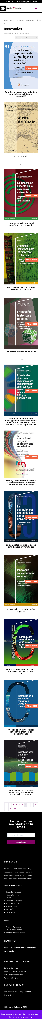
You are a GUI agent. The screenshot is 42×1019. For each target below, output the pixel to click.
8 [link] (31, 804)
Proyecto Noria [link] (11, 906)
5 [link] (22, 804)
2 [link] (13, 804)
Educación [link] (20, 20)
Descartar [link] (29, 1017)
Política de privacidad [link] (14, 930)
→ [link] (23, 808)
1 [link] (10, 804)
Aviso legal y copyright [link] (14, 927)
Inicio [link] (6, 20)
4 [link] (19, 804)
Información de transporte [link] (15, 932)
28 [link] (15, 808)
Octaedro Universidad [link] (14, 900)
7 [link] (28, 804)
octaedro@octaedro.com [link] (13, 975)
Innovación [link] (30, 20)
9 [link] (35, 804)
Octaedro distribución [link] (14, 892)
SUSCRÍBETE (21, 842)
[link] (3, 8)
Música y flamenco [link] (12, 895)
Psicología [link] (9, 909)
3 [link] (16, 804)
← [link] (6, 804)
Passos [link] (8, 898)
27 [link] (11, 808)
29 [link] (19, 808)
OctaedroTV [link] (10, 912)
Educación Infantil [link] (12, 903)
